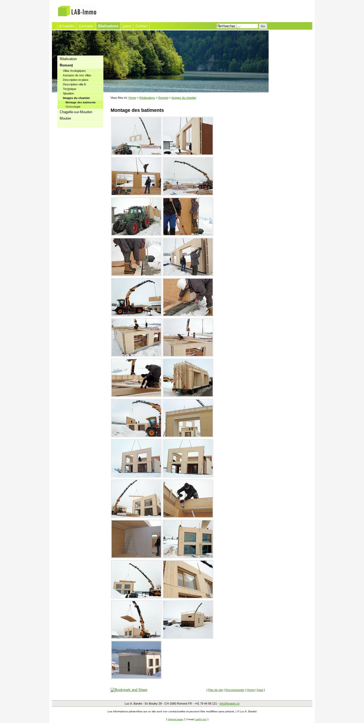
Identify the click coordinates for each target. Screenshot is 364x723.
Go (263, 26)
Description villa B (74, 84)
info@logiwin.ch (230, 703)
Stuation (68, 93)
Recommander (235, 690)
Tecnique (69, 88)
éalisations (108, 26)
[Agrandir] (137, 155)
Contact (142, 26)
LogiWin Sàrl (201, 719)
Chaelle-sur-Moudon (76, 112)
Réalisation (68, 59)
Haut (260, 690)
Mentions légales (175, 719)
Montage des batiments (81, 102)
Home (132, 97)
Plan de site (215, 690)
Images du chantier (184, 97)
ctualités (66, 26)
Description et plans (75, 79)
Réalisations (147, 97)
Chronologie (73, 106)
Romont (163, 97)
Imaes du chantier (76, 98)
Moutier (65, 118)
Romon (66, 65)
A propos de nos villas (77, 75)
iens (127, 26)
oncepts (86, 26)
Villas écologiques (74, 70)
